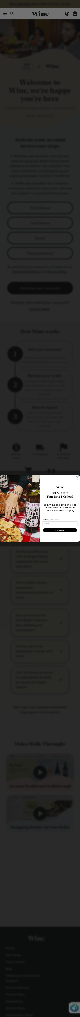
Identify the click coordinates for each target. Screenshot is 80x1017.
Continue (60, 530)
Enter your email (51, 520)
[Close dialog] (77, 477)
